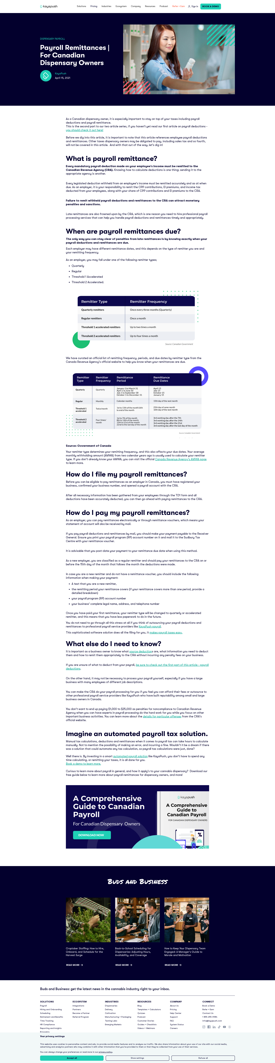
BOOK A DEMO (210, 6)
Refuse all (203, 1058)
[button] (81, 6)
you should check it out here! (84, 130)
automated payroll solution (130, 756)
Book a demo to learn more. (83, 763)
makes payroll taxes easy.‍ (166, 632)
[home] (49, 6)
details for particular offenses (162, 716)
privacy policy (105, 1052)
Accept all (72, 1058)
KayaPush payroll (150, 626)
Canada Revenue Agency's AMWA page (181, 459)
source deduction (140, 651)
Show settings (137, 1058)
